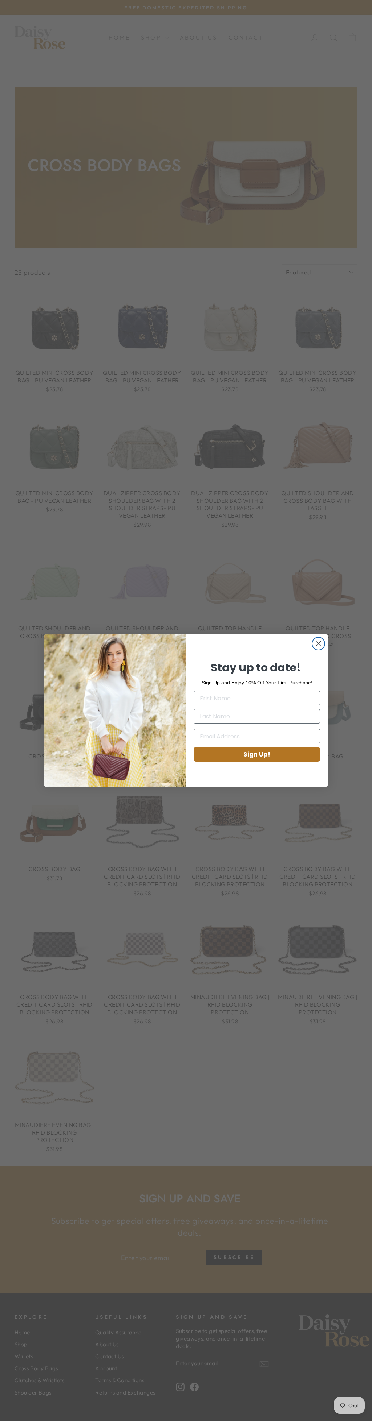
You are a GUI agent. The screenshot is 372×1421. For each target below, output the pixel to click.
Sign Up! (256, 754)
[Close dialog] (318, 643)
